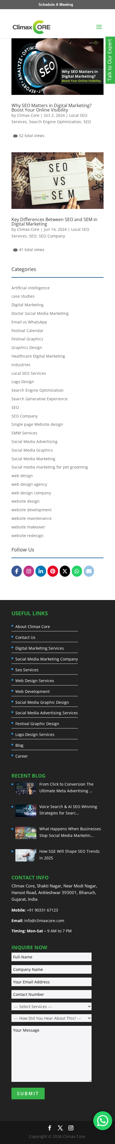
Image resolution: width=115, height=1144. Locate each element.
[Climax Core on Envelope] (89, 571)
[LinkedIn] (40, 571)
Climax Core (28, 115)
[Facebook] (16, 571)
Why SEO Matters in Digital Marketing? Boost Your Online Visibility (51, 107)
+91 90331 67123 (42, 910)
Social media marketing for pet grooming (49, 467)
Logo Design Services (34, 734)
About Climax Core (32, 626)
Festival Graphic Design (37, 723)
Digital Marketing (27, 304)
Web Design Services (34, 680)
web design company (31, 492)
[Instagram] (28, 571)
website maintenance (31, 518)
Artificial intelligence (30, 287)
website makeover (28, 527)
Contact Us (25, 637)
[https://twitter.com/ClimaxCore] (65, 571)
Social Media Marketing (33, 458)
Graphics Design (26, 347)
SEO (87, 121)
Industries (20, 364)
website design (25, 501)
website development (31, 509)
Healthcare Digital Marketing (38, 356)
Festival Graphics (27, 338)
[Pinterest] (52, 571)
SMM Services (24, 433)
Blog (19, 745)
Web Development (32, 691)
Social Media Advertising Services (46, 712)
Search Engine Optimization (55, 121)
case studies (23, 296)
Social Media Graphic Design (42, 702)
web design (22, 475)
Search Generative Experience (39, 398)
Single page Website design (37, 424)
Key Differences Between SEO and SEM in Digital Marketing (54, 221)
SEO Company (52, 236)
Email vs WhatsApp (29, 322)
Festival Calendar (27, 330)
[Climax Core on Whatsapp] (77, 571)
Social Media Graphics (32, 450)
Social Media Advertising (34, 441)
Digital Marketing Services (39, 648)
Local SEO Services (28, 373)
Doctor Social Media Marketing (40, 313)
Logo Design (22, 381)
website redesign (27, 535)
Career (21, 756)
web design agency (29, 484)
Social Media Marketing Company (46, 659)
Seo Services (27, 669)
